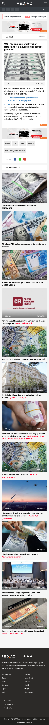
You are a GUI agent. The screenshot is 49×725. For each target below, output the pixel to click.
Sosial (4, 681)
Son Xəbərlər (6, 674)
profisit (31, 144)
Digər (4, 689)
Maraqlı (27, 681)
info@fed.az (8, 708)
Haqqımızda (28, 692)
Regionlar (5, 685)
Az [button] (44, 9)
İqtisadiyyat (28, 678)
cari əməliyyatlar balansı (15, 151)
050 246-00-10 (10, 704)
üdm (22, 144)
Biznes (4, 678)
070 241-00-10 (9, 700)
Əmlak (26, 685)
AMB (15, 144)
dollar (7, 144)
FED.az (7, 104)
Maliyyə (27, 674)
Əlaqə (26, 689)
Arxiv (3, 692)
